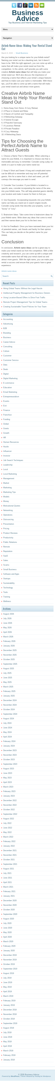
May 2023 (7, 778)
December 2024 (10, 700)
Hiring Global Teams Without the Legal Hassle (22, 288)
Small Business (22, 53)
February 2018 (9, 1055)
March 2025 (8, 687)
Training (6, 597)
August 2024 (8, 718)
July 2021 (7, 873)
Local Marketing (10, 474)
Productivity (8, 538)
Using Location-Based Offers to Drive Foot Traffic (24, 297)
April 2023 (7, 782)
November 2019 (10, 960)
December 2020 (10, 900)
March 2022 (8, 837)
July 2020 (7, 923)
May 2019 (7, 987)
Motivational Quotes (11, 506)
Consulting (7, 346)
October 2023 (9, 759)
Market (6, 483)
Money (6, 501)
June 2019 (7, 982)
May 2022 (7, 832)
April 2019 (7, 991)
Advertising (8, 324)
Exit (5, 406)
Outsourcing (8, 519)
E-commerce (8, 383)
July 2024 (7, 723)
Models (6, 497)
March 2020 (8, 941)
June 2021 (7, 878)
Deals (5, 369)
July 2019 (7, 978)
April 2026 (7, 632)
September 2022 (10, 814)
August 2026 (8, 614)
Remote (6, 547)
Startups (6, 578)
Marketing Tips (9, 492)
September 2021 (10, 864)
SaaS (5, 556)
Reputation (7, 551)
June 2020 (7, 928)
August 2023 (8, 768)
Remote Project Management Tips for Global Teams (25, 302)
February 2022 (9, 841)
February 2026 (9, 641)
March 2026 (8, 637)
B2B (5, 328)
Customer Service (10, 360)
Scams (6, 565)
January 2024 (9, 746)
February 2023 (9, 791)
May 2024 (7, 732)
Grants (6, 428)
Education (7, 387)
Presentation (8, 524)
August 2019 (8, 973)
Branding (7, 333)
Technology (8, 588)
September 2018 (10, 1023)
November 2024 (10, 705)
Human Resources (11, 442)
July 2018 (7, 1032)
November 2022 (10, 805)
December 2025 (10, 650)
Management (8, 478)
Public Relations (10, 542)
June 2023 (7, 773)
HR (4, 437)
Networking (8, 510)
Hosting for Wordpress (43, 1076)
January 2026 (9, 646)
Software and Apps (11, 574)
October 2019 (9, 964)
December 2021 (10, 850)
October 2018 (9, 1019)
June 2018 (7, 1037)
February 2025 (9, 691)
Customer (7, 356)
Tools (5, 592)
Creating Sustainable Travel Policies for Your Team (24, 307)
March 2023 (8, 787)
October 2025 (9, 659)
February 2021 (9, 891)
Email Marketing (10, 392)
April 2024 (7, 737)
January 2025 (9, 696)
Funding (6, 419)
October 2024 (9, 709)
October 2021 (9, 859)
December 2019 (10, 955)
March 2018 (8, 1051)
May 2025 (7, 682)
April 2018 (7, 1046)
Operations (7, 515)
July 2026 (7, 618)
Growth (6, 433)
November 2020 (10, 905)
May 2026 (7, 627)
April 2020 (7, 937)
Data (5, 365)
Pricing (6, 528)
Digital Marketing (10, 378)
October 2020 (9, 910)
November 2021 (10, 855)
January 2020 (9, 950)
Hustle (6, 447)
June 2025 (7, 678)
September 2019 (10, 969)
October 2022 (9, 809)
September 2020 (10, 914)
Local (5, 469)
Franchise (7, 415)
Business (7, 337)
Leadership (7, 465)
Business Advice (27, 15)
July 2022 (7, 823)
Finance (6, 410)
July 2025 (7, 673)
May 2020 (7, 932)
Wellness (7, 601)
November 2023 (10, 755)
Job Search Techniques (13, 460)
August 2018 (8, 1028)
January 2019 (9, 1005)
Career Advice (9, 342)
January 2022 (9, 846)
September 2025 (10, 664)
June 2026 (7, 623)
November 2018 (10, 1014)
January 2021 (9, 896)
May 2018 (7, 1041)
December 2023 (10, 750)
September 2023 (10, 764)
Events (6, 401)
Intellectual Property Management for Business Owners (26, 293)
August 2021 (8, 869)
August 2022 (8, 819)
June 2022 (7, 828)
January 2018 (9, 1060)
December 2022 (10, 800)
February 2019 (9, 1001)
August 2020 (8, 919)
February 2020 (9, 946)
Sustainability (9, 583)
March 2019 (8, 996)
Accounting (8, 319)
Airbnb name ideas (9, 271)
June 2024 (7, 728)
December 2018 (10, 1010)
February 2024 (9, 741)
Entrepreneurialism (11, 396)
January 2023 (9, 796)
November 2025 (10, 655)
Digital (6, 374)
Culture (6, 351)
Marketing (7, 487)
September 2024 (10, 714)
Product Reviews (10, 533)
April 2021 (7, 882)
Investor (6, 456)
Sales (5, 560)
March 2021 (8, 887)
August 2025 (8, 668)
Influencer (7, 451)
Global (6, 424)
